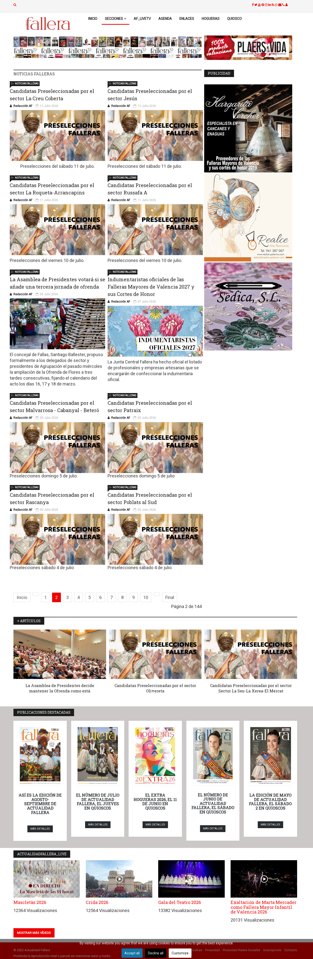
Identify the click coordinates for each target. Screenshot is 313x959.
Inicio (92, 19)
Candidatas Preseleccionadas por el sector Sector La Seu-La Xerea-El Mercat (251, 688)
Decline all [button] (155, 953)
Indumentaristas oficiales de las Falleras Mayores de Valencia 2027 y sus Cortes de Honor (151, 286)
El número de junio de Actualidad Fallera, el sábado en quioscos (212, 803)
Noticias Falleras (26, 83)
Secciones (114, 19)
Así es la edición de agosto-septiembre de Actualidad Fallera (40, 803)
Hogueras (211, 19)
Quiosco (234, 19)
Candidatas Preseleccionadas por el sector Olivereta (155, 688)
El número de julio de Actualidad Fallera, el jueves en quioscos (97, 801)
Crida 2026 (97, 902)
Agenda (165, 19)
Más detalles (40, 828)
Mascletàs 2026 (29, 902)
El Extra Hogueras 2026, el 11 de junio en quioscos (155, 801)
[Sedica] (250, 306)
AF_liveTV (142, 19)
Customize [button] (180, 953)
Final (169, 597)
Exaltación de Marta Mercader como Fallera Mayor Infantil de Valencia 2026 (263, 907)
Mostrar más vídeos (34, 933)
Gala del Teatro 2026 (179, 902)
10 (145, 597)
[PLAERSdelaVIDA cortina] (250, 47)
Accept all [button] (132, 953)
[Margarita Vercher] (250, 128)
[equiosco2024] (107, 47)
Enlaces (186, 19)
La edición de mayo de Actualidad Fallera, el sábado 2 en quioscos (270, 801)
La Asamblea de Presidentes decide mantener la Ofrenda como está (59, 688)
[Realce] (250, 217)
